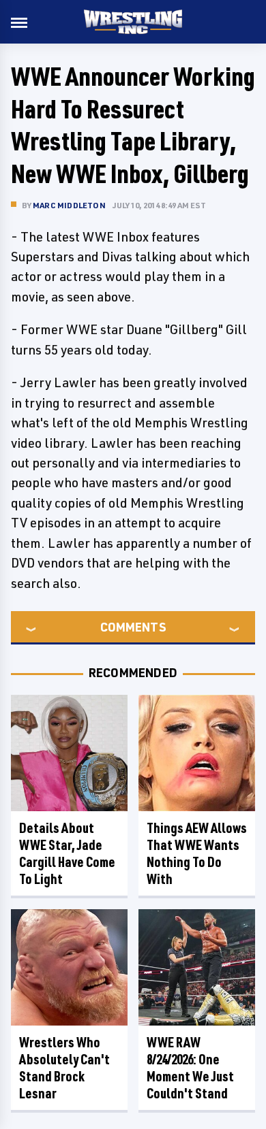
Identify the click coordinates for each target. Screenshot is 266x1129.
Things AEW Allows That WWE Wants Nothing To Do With (197, 853)
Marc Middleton (69, 205)
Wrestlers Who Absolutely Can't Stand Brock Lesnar (64, 1068)
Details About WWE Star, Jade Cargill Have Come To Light (67, 853)
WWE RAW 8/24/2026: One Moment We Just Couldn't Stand (190, 1068)
